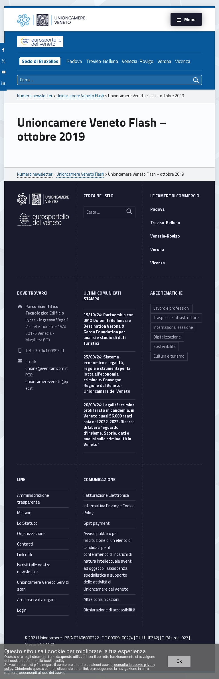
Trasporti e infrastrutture (176, 318)
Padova (74, 61)
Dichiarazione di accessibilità (109, 610)
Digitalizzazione (167, 337)
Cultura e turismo (168, 356)
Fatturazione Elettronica (106, 495)
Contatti (25, 544)
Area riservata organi (36, 599)
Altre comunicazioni (101, 599)
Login (22, 610)
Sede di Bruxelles (40, 61)
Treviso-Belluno (102, 61)
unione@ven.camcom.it (46, 368)
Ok (179, 661)
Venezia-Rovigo (137, 61)
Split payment (97, 523)
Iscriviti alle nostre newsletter (33, 568)
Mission (24, 512)
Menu (190, 19)
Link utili (24, 554)
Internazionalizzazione (173, 327)
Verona (164, 61)
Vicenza (182, 61)
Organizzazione (31, 533)
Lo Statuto (27, 523)
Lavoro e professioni (171, 308)
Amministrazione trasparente (33, 498)
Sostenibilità (164, 346)
